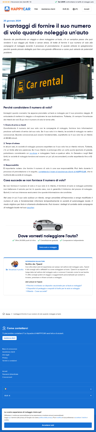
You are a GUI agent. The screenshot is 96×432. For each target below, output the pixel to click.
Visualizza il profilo (16, 270)
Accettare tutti (48, 425)
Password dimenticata (10, 374)
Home (8, 314)
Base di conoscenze (9, 349)
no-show (33, 153)
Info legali (5, 355)
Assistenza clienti (48, 9)
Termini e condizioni (9, 361)
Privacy (4, 358)
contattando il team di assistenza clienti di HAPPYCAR (62, 171)
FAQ (36, 9)
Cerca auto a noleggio (48, 247)
